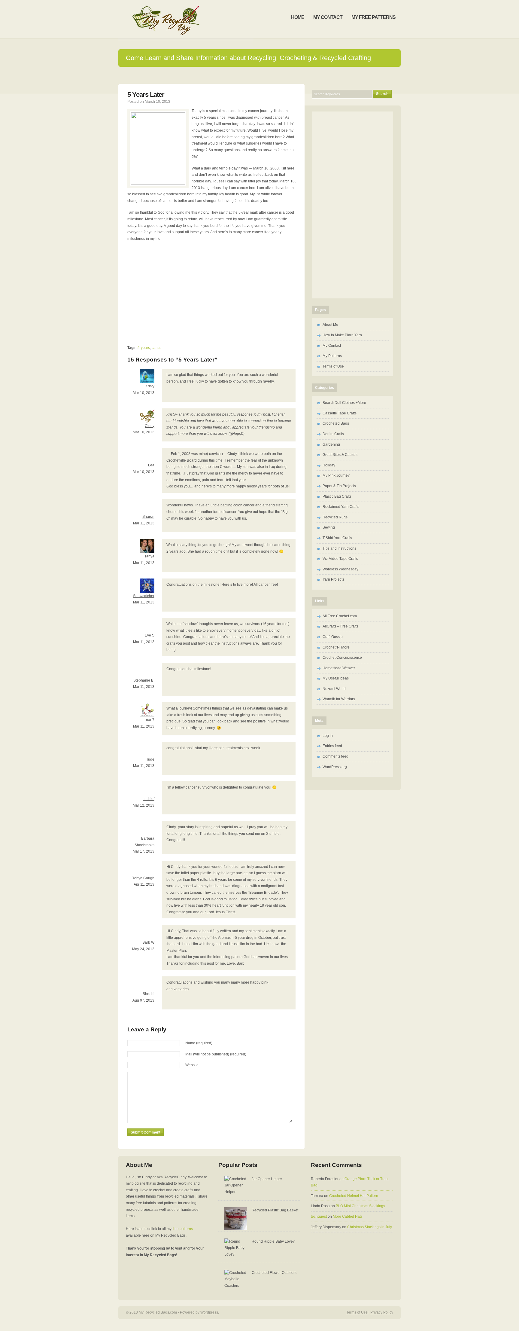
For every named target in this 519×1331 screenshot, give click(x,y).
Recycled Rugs (335, 517)
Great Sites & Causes (340, 455)
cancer (157, 348)
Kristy (149, 386)
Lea (151, 465)
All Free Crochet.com (340, 616)
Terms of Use (333, 366)
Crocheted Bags (336, 423)
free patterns (182, 1229)
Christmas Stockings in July (369, 1227)
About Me (330, 324)
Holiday (329, 465)
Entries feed (332, 746)
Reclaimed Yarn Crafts (341, 507)
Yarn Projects (333, 579)
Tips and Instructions (339, 548)
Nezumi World (334, 689)
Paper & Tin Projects (339, 486)
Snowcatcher (143, 596)
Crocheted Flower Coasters (274, 1273)
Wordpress (209, 1312)
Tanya (149, 556)
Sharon (148, 516)
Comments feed (335, 756)
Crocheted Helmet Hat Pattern (353, 1196)
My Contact (332, 345)
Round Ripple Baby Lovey (273, 1241)
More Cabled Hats (348, 1216)
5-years (144, 348)
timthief (148, 799)
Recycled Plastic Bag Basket (275, 1210)
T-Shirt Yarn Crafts (337, 538)
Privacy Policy (381, 1312)
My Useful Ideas (336, 678)
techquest (319, 1216)
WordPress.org (335, 767)
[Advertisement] (259, 75)
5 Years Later (145, 94)
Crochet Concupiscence (342, 657)
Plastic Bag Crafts (337, 496)
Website (192, 1065)
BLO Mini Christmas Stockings (360, 1206)
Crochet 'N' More (336, 647)
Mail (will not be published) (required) (215, 1054)
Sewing (329, 527)
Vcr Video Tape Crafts (340, 559)
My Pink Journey (336, 475)
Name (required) (198, 1043)
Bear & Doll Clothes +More (344, 403)
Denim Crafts (333, 434)
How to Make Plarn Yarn (342, 335)
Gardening (331, 444)
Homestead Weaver (339, 668)
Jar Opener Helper (267, 1179)
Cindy (149, 426)
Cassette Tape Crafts (340, 413)
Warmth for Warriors (339, 699)
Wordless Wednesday (340, 569)
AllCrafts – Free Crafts (340, 626)
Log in (328, 736)
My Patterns (332, 356)
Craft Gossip (333, 637)
